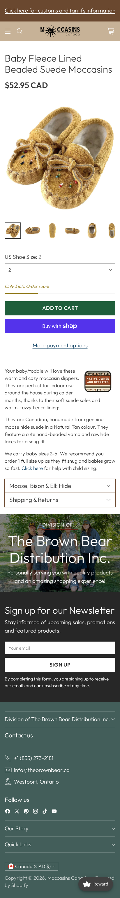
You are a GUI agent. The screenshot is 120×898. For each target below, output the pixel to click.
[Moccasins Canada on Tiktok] (44, 812)
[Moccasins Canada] (60, 31)
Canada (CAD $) (33, 866)
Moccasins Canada (68, 878)
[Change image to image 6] (112, 230)
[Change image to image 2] (32, 230)
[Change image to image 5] (92, 230)
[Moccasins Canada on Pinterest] (26, 812)
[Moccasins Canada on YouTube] (54, 812)
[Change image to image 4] (72, 230)
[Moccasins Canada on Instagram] (35, 812)
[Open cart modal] (111, 31)
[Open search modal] (19, 31)
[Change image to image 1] (13, 230)
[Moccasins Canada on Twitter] (16, 812)
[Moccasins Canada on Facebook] (7, 812)
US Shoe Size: (23, 256)
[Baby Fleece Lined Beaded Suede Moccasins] (60, 158)
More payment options (60, 345)
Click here (32, 468)
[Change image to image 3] (52, 230)
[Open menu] (8, 31)
